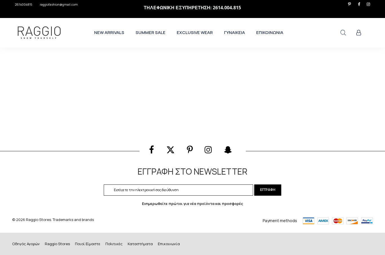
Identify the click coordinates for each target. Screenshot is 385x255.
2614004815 (23, 4)
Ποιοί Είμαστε (87, 243)
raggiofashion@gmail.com (59, 4)
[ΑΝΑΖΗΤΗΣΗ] (343, 33)
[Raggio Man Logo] (39, 32)
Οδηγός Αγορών (26, 243)
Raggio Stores (57, 243)
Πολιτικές (114, 243)
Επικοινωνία (169, 243)
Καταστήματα (140, 243)
